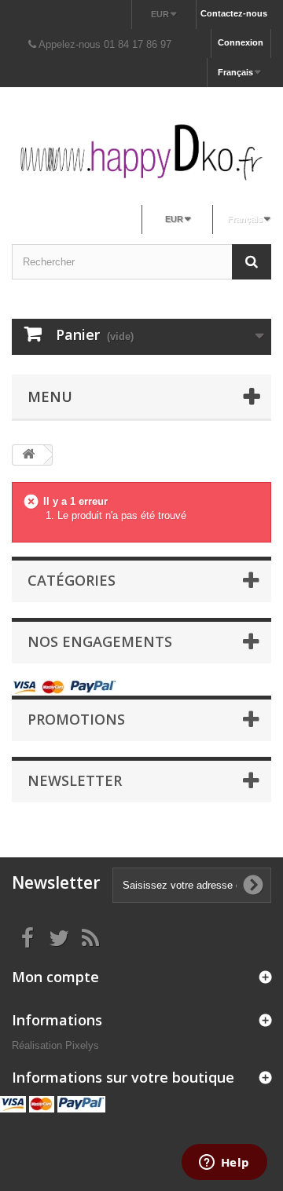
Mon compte (55, 976)
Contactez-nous (233, 13)
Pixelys (82, 1045)
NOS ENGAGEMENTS (100, 641)
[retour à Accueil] (28, 455)
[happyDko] (141, 152)
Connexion (240, 42)
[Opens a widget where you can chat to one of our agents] (224, 1163)
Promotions (76, 719)
